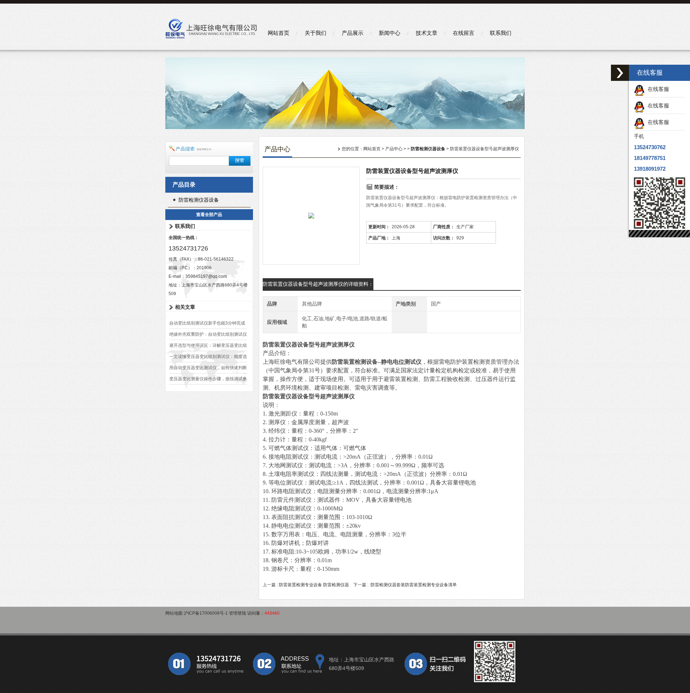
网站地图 (174, 613)
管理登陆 (237, 613)
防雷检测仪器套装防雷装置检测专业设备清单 (414, 584)
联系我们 (500, 33)
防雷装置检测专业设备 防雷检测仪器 (314, 584)
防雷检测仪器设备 (199, 200)
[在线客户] (620, 73)
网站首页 (278, 33)
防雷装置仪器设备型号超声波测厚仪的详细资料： (318, 284)
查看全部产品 (209, 214)
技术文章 (426, 33)
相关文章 (185, 307)
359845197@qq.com (206, 276)
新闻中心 (389, 33)
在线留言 (463, 33)
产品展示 (352, 33)
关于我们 (315, 33)
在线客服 (657, 89)
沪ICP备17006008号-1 (206, 613)
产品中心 (393, 148)
